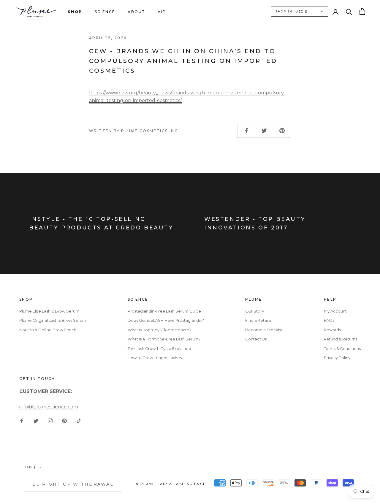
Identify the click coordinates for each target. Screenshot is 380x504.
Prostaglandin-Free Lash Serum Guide (164, 311)
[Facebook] (21, 420)
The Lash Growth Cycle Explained (159, 348)
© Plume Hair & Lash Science (170, 484)
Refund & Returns (340, 339)
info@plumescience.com (48, 407)
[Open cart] (362, 11)
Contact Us (256, 339)
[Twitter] (36, 420)
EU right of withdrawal (73, 484)
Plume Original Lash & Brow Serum (52, 320)
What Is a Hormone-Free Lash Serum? (164, 339)
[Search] (349, 11)
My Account (335, 311)
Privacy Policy (337, 357)
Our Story (254, 311)
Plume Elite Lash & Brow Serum (49, 311)
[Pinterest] (64, 420)
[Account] (335, 12)
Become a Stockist (263, 329)
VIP (162, 11)
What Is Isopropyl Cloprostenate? (159, 329)
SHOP (75, 11)
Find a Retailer (259, 320)
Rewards (332, 329)
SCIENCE (105, 11)
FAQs (329, 320)
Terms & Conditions (342, 348)
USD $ (30, 467)
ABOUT (136, 11)
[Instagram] (50, 420)
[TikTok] (78, 420)
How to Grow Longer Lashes (155, 357)
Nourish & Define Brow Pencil (47, 329)
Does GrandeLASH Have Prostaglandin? (166, 320)
